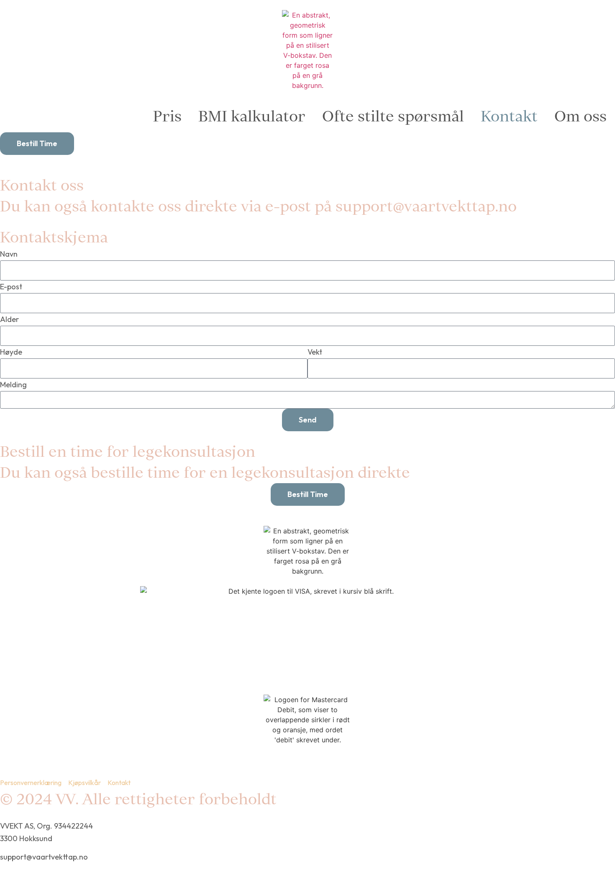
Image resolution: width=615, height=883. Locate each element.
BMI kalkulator (251, 116)
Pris (167, 116)
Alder (9, 319)
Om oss (580, 116)
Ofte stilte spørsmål (393, 116)
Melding (13, 384)
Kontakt (509, 116)
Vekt (315, 352)
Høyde (11, 352)
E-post (11, 286)
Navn (9, 254)
